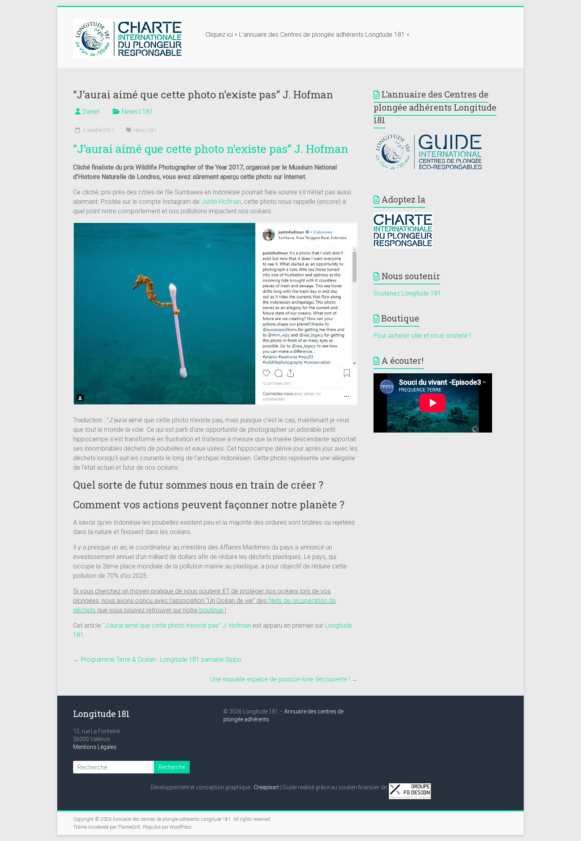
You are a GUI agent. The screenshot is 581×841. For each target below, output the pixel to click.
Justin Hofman (221, 201)
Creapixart (266, 787)
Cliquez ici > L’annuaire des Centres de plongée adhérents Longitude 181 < (308, 34)
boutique (211, 610)
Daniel (91, 111)
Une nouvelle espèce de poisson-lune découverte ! (284, 679)
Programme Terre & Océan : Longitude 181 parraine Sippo (157, 659)
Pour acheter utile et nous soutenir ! (422, 335)
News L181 (137, 111)
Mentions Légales (95, 747)
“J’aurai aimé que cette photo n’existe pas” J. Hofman (210, 148)
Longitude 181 (101, 713)
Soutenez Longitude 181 (407, 293)
